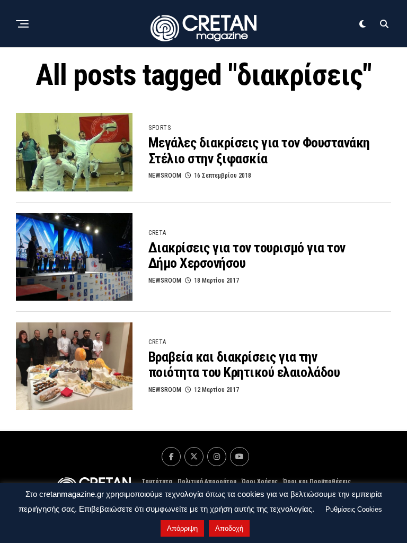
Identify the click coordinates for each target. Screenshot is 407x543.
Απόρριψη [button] (182, 528)
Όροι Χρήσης (260, 481)
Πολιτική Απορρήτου (207, 481)
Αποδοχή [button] (229, 528)
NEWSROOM (164, 175)
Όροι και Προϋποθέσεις (317, 481)
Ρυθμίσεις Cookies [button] (353, 509)
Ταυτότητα (156, 481)
